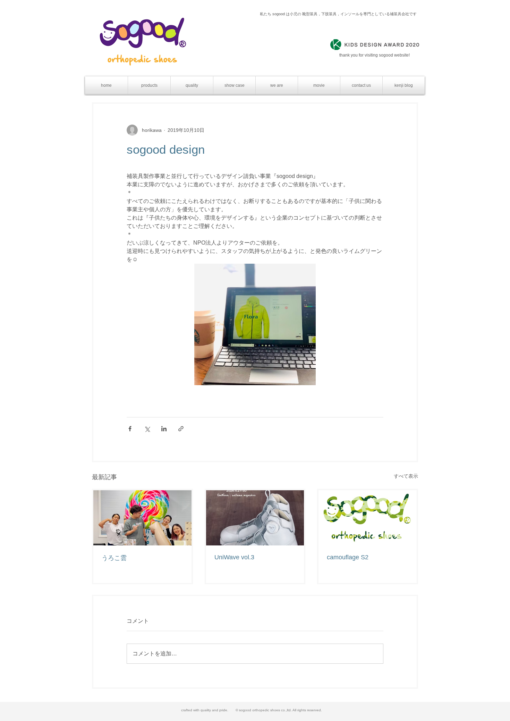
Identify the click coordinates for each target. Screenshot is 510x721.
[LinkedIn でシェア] (164, 428)
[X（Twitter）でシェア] (147, 428)
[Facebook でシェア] (130, 428)
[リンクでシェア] (181, 428)
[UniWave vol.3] (255, 517)
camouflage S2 (347, 557)
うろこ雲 (114, 557)
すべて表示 (406, 476)
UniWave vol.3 (234, 557)
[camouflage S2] (367, 517)
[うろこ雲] (142, 517)
